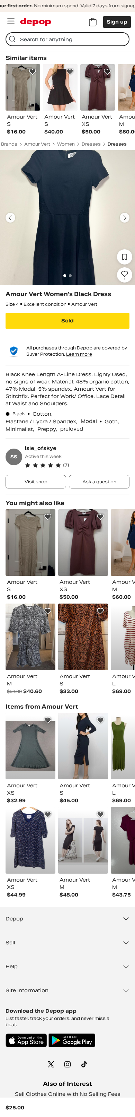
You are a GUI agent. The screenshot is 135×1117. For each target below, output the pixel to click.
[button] (77, 465)
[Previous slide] (10, 217)
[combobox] (67, 39)
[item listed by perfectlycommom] (83, 746)
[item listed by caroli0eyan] (30, 542)
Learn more (79, 354)
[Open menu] (11, 21)
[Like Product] (32, 72)
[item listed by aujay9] (83, 840)
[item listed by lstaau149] (30, 840)
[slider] (67, 217)
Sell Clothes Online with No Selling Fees (67, 1094)
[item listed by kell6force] (30, 746)
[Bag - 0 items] (92, 22)
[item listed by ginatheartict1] (83, 542)
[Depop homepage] (35, 22)
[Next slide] (124, 217)
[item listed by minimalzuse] (30, 637)
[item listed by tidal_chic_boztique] (83, 637)
